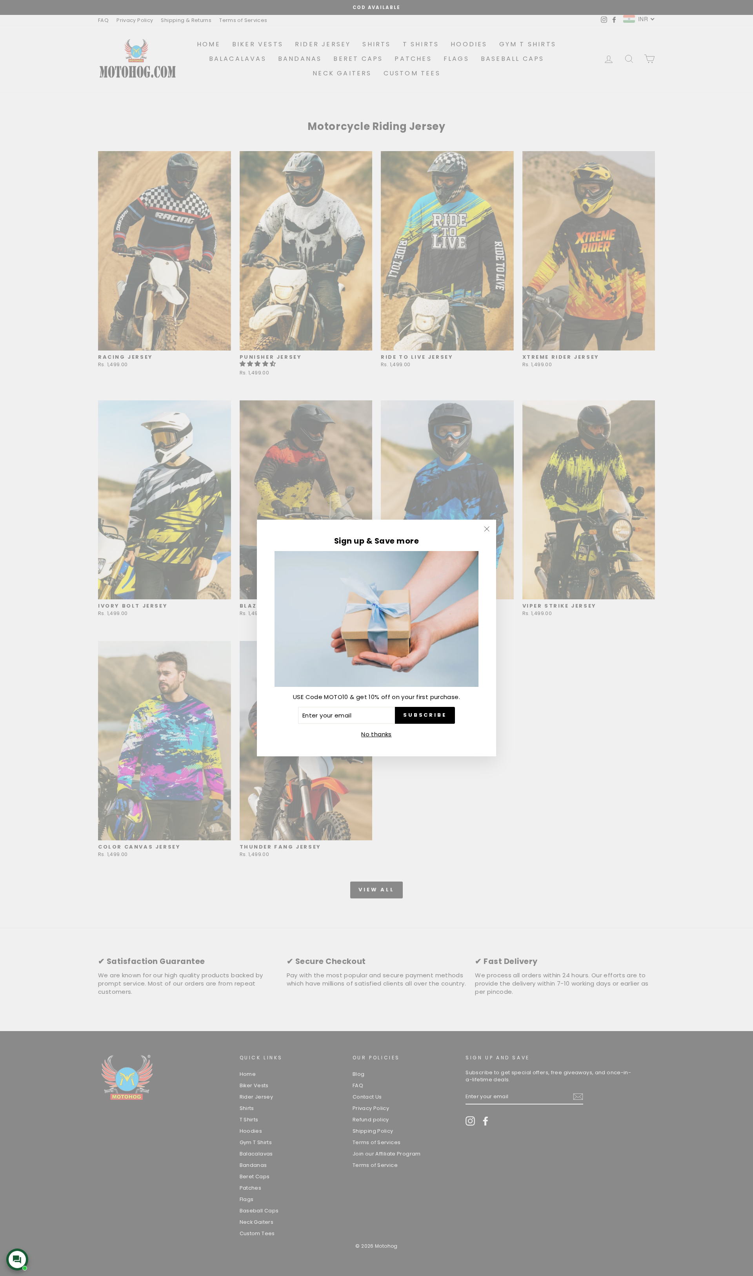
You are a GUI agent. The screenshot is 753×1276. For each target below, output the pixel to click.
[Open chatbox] (17, 1260)
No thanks (376, 734)
